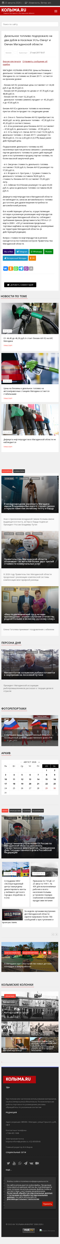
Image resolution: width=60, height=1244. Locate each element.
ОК (33, 258)
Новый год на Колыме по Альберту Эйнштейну (41, 1034)
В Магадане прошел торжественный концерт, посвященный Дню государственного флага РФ (28, 736)
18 (14, 783)
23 (54, 783)
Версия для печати (12, 61)
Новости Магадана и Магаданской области (18, 13)
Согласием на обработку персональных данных (27, 1196)
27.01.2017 (7, 381)
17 (5, 783)
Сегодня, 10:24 (10, 874)
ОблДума (35, 589)
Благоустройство (12, 953)
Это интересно (37, 811)
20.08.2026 (9, 589)
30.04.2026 (9, 652)
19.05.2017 (7, 331)
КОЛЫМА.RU (13, 10)
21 (38, 783)
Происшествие (15, 811)
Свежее (5, 811)
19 (22, 783)
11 (14, 779)
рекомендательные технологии (23, 1199)
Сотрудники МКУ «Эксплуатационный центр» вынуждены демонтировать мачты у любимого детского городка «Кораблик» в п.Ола (15, 889)
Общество (24, 478)
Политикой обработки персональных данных (29, 1193)
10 (5, 779)
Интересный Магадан (16, 258)
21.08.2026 (9, 478)
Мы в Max (8, 251)
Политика (26, 811)
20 (30, 783)
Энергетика (37, 534)
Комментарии (19, 471)
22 (46, 783)
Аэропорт (35, 478)
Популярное (7, 471)
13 (30, 779)
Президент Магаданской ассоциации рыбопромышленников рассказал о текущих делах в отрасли (28, 688)
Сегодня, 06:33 (38, 874)
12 (22, 779)
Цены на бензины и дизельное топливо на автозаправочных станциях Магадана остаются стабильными (26, 391)
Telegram (23, 251)
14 (38, 779)
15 (46, 779)
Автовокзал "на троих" (16, 1012)
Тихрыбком (44, 652)
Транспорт (23, 53)
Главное (20, 534)
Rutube (48, 251)
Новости (20, 652)
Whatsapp (37, 251)
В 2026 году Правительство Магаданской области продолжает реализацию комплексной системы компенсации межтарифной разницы (27, 577)
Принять (47, 1203)
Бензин (8, 53)
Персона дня (11, 643)
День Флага (39, 818)
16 (54, 779)
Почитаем (10, 996)
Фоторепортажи (13, 708)
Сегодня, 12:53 (10, 818)
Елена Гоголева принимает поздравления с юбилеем (28, 629)
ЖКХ (28, 534)
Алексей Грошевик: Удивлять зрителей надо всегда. (15, 1049)
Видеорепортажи (30, 953)
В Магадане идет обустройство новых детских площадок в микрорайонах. (28, 965)
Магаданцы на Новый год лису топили (15, 1034)
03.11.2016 (7, 432)
